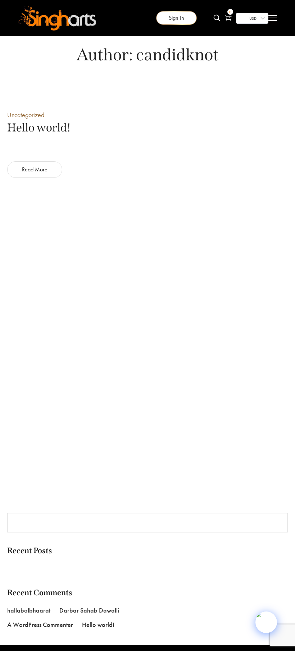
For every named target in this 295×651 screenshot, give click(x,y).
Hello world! (22, 568)
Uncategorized (25, 115)
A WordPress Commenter (40, 624)
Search (278, 523)
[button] (176, 18)
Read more (34, 169)
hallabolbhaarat (28, 610)
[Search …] (217, 18)
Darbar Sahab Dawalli (89, 610)
